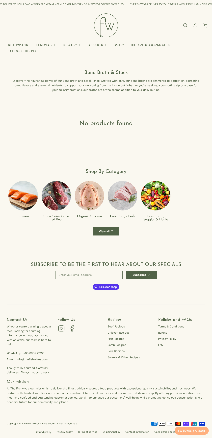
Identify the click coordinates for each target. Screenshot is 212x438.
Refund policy (43, 432)
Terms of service (87, 432)
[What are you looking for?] (185, 25)
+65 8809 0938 (34, 353)
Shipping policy (111, 432)
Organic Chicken (89, 216)
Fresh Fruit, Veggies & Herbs (155, 218)
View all (104, 231)
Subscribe (139, 275)
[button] (45, 45)
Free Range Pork (122, 216)
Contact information (137, 432)
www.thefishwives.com (41, 423)
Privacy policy (64, 432)
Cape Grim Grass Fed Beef (56, 218)
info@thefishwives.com (32, 359)
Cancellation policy (165, 432)
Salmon (23, 216)
